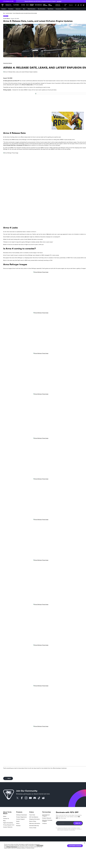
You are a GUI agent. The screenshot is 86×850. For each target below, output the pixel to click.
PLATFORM (16, 5)
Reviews (18, 825)
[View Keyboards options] (21, 8)
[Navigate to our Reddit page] (43, 798)
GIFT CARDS (50, 5)
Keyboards (18, 8)
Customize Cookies (75, 845)
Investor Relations (7, 827)
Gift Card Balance (33, 817)
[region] (43, 845)
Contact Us (6, 818)
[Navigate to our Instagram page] (26, 798)
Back (9, 778)
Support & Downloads (57, 5)
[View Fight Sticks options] (54, 8)
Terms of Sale (32, 827)
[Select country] (83, 5)
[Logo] (2, 5)
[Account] (78, 5)
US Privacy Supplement (11, 846)
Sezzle (17, 821)
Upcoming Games (7, 63)
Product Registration (21, 817)
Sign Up (77, 823)
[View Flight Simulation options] (36, 8)
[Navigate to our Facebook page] (21, 798)
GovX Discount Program (46, 815)
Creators (44, 823)
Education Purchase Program (47, 821)
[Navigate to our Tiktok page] (39, 798)
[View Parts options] (67, 8)
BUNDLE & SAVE (32, 5)
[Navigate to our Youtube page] (30, 798)
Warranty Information (34, 823)
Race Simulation (41, 8)
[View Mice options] (26, 8)
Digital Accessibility (8, 822)
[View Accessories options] (62, 8)
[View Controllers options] (14, 8)
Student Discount (46, 818)
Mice (24, 8)
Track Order (32, 814)
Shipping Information (34, 819)
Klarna (17, 823)
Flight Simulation (31, 8)
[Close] (84, 842)
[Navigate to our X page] (17, 798)
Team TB (65, 5)
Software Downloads (21, 814)
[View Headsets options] (6, 8)
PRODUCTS (8, 5)
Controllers (10, 8)
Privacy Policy (40, 845)
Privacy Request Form (8, 824)
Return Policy (32, 821)
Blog (4, 820)
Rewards (71, 5)
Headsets (3, 8)
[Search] (75, 5)
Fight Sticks (50, 8)
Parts (65, 8)
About (4, 816)
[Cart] (81, 5)
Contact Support (20, 819)
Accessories (58, 8)
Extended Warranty (34, 825)
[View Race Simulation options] (46, 8)
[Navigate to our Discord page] (34, 798)
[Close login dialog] (55, 456)
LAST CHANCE (45, 5)
